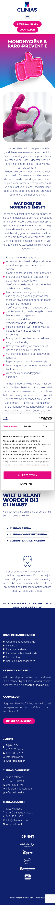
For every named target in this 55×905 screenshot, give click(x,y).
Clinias (8, 738)
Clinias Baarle (14, 802)
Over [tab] (45, 426)
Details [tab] (27, 426)
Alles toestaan (27, 475)
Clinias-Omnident (16, 770)
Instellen (26, 484)
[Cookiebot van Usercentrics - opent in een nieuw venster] (39, 418)
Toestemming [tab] (10, 426)
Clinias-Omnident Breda (28, 534)
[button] (27, 17)
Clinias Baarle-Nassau (27, 540)
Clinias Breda (20, 528)
